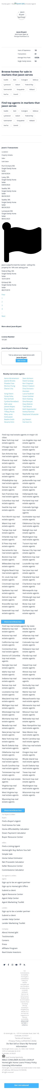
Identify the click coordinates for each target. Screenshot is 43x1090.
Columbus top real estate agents (10, 502)
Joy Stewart (26, 419)
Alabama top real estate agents (10, 630)
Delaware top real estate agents (30, 650)
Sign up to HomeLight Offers (15, 886)
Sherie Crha (8, 388)
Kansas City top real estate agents (31, 551)
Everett (16, 94)
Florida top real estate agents (29, 657)
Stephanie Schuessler (30, 414)
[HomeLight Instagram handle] (12, 964)
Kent (14, 80)
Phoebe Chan (9, 383)
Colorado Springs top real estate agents (30, 510)
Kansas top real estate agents (9, 686)
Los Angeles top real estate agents (31, 441)
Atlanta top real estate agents (29, 488)
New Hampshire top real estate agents (31, 726)
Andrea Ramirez (28, 412)
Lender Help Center (11, 919)
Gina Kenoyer (27, 401)
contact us (25, 1025)
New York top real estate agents (10, 441)
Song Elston (8, 394)
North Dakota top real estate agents (10, 746)
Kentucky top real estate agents (30, 686)
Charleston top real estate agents (31, 585)
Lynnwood (7, 85)
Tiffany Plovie (9, 412)
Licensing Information (12, 1065)
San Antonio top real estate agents (10, 455)
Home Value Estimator (12, 858)
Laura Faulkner (28, 394)
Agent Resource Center (12, 894)
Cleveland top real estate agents (30, 578)
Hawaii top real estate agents (29, 666)
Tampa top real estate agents (9, 531)
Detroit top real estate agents (9, 598)
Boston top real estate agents (9, 558)
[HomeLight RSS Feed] (24, 964)
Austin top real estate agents (9, 468)
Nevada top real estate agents (9, 726)
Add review (22, 360)
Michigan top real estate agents (10, 706)
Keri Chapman (27, 383)
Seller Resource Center (12, 866)
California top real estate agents (10, 643)
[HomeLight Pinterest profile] (20, 964)
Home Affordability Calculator (15, 829)
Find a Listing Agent (11, 846)
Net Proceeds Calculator (13, 862)
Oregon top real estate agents (29, 753)
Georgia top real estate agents (9, 666)
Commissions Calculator (13, 870)
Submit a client (9, 890)
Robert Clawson (28, 386)
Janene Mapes (9, 406)
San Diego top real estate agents (30, 455)
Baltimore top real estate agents (30, 558)
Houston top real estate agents (30, 448)
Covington (24, 80)
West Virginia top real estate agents (10, 793)
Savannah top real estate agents (10, 611)
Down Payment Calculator (14, 833)
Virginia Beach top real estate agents (10, 571)
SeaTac (6, 94)
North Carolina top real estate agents (31, 740)
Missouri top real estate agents (30, 713)
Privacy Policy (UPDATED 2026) (22, 1041)
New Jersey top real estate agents (11, 733)
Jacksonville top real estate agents (31, 481)
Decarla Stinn (9, 422)
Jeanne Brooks (9, 381)
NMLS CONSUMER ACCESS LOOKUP (18, 1059)
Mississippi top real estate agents (10, 713)
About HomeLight (10, 932)
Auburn (18, 85)
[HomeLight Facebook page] (8, 964)
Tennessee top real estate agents (11, 773)
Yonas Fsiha (8, 396)
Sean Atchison (27, 378)
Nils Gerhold (9, 399)
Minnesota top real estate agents (31, 706)
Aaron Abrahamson (11, 378)
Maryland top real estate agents (10, 700)
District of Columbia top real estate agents (11, 658)
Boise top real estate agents (28, 605)
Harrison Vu (27, 422)
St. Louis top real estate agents (9, 578)
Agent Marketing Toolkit (13, 902)
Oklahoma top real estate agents (10, 753)
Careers (5, 940)
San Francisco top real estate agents (10, 495)
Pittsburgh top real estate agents (31, 598)
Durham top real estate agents (30, 611)
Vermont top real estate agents (30, 780)
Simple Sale (7, 854)
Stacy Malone (27, 404)
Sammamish (8, 89)
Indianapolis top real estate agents (30, 495)
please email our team (24, 1022)
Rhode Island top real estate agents (30, 760)
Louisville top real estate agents (30, 565)
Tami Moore (27, 406)
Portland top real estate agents (30, 502)
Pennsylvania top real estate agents (10, 760)
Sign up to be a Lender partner (16, 911)
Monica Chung (9, 386)
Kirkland (31, 89)
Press (4, 944)
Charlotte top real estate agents (30, 468)
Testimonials (8, 936)
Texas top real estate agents (29, 773)
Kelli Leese (8, 404)
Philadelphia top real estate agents (10, 481)
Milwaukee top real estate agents (10, 565)
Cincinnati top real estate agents (10, 585)
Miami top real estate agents (8, 524)
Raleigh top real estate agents (29, 531)
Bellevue (35, 80)
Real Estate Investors (11, 952)
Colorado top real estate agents (30, 643)
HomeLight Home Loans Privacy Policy (19, 1062)
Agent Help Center (10, 898)
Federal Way (29, 85)
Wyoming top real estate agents (10, 800)
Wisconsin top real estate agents (30, 793)
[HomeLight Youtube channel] (16, 964)
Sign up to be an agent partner (16, 882)
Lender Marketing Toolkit (13, 923)
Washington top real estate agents (30, 538)
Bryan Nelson (9, 409)
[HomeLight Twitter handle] (4, 964)
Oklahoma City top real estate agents (31, 524)
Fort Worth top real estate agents (11, 518)
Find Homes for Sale (11, 825)
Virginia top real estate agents (9, 787)
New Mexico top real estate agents (30, 733)
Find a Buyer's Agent (11, 821)
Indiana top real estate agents (9, 679)
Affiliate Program (10, 948)
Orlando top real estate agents (9, 538)
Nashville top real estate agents (30, 475)
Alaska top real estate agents (29, 630)
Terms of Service (22, 1038)
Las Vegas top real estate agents (10, 475)
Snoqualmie (20, 89)
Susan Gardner (28, 396)
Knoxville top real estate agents (10, 605)
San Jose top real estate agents (30, 571)
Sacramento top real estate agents (10, 551)
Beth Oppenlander (29, 409)
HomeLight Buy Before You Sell (16, 850)
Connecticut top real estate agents (10, 650)
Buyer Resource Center (12, 837)
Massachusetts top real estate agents (31, 700)
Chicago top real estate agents (9, 448)
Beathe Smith (9, 419)
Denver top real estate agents (9, 488)
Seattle (6, 80)
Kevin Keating (27, 399)
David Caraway (28, 381)
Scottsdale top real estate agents (31, 518)
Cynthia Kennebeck (11, 401)
